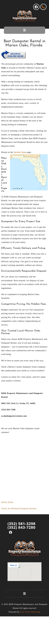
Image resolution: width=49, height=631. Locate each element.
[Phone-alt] (43, 7)
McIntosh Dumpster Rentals (24, 508)
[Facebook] (36, 7)
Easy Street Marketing (30, 612)
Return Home (7, 502)
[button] (24, 30)
